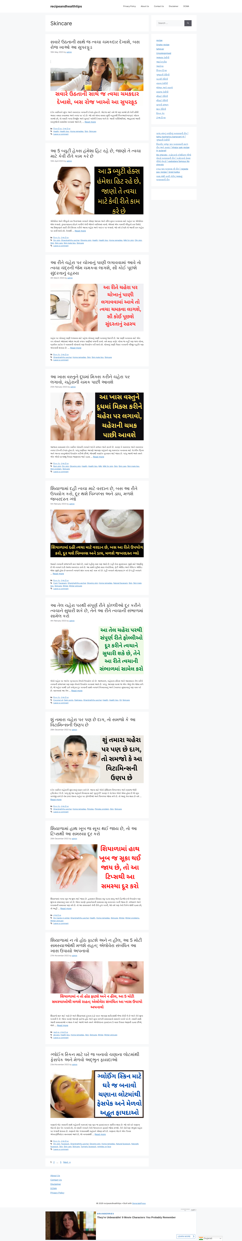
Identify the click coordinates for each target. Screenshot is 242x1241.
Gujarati (207, 1238)
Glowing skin (85, 240)
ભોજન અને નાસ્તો (164, 87)
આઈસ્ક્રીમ (161, 62)
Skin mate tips (70, 243)
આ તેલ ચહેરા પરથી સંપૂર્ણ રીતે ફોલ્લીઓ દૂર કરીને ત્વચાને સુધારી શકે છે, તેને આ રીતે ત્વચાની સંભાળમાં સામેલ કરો (96, 610)
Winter (65, 586)
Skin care (59, 243)
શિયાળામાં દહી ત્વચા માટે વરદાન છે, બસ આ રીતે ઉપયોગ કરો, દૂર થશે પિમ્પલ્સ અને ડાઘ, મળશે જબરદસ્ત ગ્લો (93, 494)
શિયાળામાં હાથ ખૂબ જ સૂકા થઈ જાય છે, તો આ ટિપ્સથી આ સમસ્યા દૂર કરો (93, 831)
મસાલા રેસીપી (162, 92)
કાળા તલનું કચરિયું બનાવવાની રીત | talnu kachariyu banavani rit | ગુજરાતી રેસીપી (172, 136)
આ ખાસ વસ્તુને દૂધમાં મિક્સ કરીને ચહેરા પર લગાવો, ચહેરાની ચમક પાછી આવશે (90, 379)
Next (67, 1162)
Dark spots (68, 700)
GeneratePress (139, 1203)
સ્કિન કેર (56, 237)
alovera (56, 1035)
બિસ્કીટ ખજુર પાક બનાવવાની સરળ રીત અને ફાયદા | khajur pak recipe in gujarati (172, 147)
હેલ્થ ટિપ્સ (66, 128)
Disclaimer (173, 6)
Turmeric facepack (88, 1146)
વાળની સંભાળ (162, 105)
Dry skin (56, 240)
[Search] (188, 23)
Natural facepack (120, 583)
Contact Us (159, 6)
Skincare (92, 131)
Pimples (90, 809)
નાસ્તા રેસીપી (162, 83)
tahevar (160, 49)
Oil (120, 700)
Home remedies (77, 131)
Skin (86, 131)
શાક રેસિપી (161, 109)
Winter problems (132, 918)
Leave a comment (60, 134)
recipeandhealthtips (66, 6)
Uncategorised (163, 53)
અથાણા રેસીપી (162, 57)
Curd (55, 583)
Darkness (78, 700)
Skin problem (56, 469)
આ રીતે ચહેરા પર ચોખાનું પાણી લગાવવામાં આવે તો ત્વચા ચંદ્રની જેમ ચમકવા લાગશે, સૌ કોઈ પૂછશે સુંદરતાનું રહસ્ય (95, 268)
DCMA (186, 6)
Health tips (64, 131)
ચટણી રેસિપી (162, 79)
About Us (145, 6)
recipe (159, 40)
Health (56, 131)
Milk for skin (129, 240)
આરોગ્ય (56, 1032)
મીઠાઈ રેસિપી (162, 96)
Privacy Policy (129, 6)
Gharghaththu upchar (70, 240)
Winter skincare (75, 586)
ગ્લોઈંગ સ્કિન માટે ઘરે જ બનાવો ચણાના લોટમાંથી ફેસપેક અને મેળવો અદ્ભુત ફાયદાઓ (94, 1057)
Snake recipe (162, 44)
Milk (100, 466)
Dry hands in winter (61, 918)
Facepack (62, 583)
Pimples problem (102, 809)
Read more (90, 122)
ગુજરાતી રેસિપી (163, 74)
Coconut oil (58, 700)
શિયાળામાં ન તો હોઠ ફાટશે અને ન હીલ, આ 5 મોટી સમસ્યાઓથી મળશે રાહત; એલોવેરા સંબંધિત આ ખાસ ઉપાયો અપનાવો (96, 945)
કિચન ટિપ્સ (57, 128)
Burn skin (57, 466)
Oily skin (138, 240)
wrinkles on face (104, 1146)
